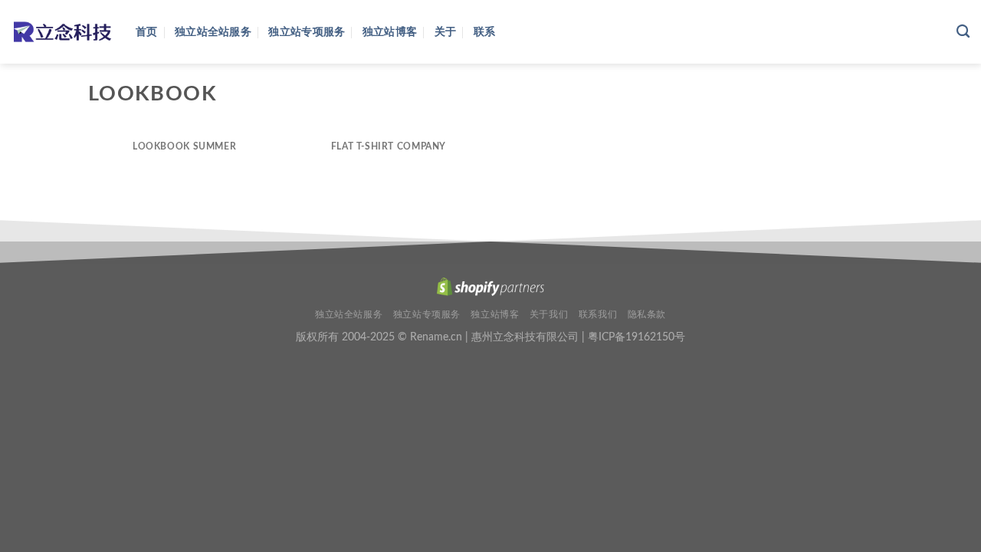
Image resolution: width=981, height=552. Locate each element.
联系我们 (598, 314)
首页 (147, 32)
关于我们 (549, 314)
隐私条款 (647, 314)
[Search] (963, 32)
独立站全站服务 (213, 32)
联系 (485, 32)
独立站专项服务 (306, 32)
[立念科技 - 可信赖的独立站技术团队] (62, 32)
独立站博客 (390, 32)
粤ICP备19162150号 (636, 337)
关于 (446, 32)
